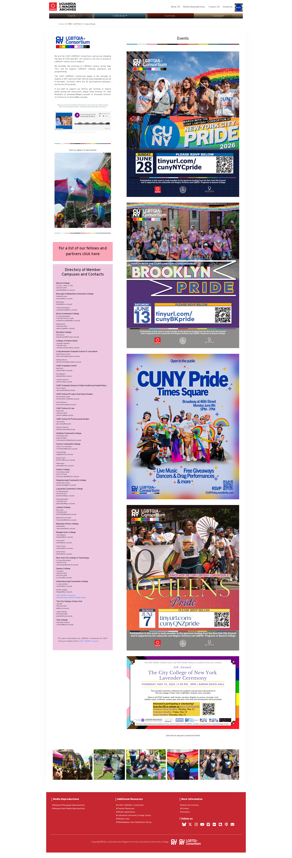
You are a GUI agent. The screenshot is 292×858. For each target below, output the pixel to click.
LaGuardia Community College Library (134, 815)
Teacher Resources (126, 808)
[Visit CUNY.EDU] (173, 842)
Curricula (169, 15)
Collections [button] (119, 15)
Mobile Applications (126, 812)
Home (62, 24)
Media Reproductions (194, 7)
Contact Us (213, 7)
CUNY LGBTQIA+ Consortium (131, 805)
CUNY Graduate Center (76, 132)
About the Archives (190, 805)
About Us (175, 7)
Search (71, 15)
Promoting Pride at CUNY (89, 132)
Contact (185, 808)
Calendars (218, 15)
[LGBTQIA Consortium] (238, 6)
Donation (228, 7)
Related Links (123, 819)
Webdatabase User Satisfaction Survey (135, 822)
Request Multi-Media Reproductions (69, 808)
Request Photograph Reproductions (69, 805)
